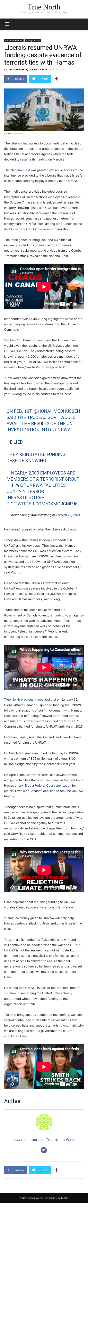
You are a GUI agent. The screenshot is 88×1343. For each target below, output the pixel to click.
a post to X (57, 367)
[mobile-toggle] (7, 24)
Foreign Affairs (33, 40)
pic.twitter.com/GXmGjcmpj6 (42, 503)
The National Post (17, 170)
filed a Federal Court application (48, 785)
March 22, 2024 (69, 515)
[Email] (44, 1150)
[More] (56, 79)
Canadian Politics (13, 40)
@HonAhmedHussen (57, 411)
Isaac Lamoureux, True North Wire (27, 69)
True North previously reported (27, 699)
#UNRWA (61, 429)
